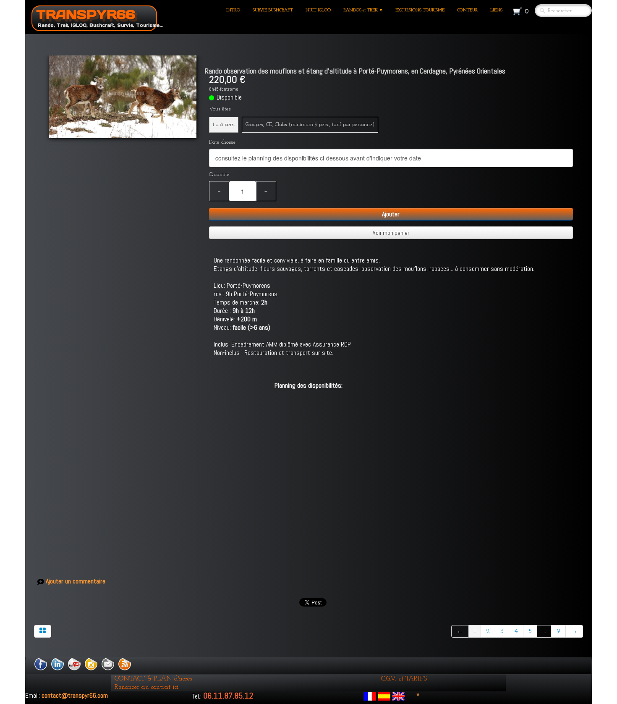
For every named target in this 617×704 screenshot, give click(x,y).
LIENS (496, 10)
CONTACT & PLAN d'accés (153, 678)
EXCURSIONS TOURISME (419, 10)
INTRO (233, 10)
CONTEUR (467, 10)
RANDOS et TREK (363, 10)
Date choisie (222, 142)
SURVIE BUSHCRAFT (273, 10)
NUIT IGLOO (318, 10)
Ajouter (391, 214)
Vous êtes (220, 109)
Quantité (219, 174)
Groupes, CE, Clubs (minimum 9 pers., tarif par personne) (310, 124)
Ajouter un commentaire (75, 581)
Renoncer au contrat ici (147, 687)
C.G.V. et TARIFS (404, 678)
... (544, 631)
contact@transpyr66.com (75, 695)
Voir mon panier (391, 232)
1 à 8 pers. (224, 124)
